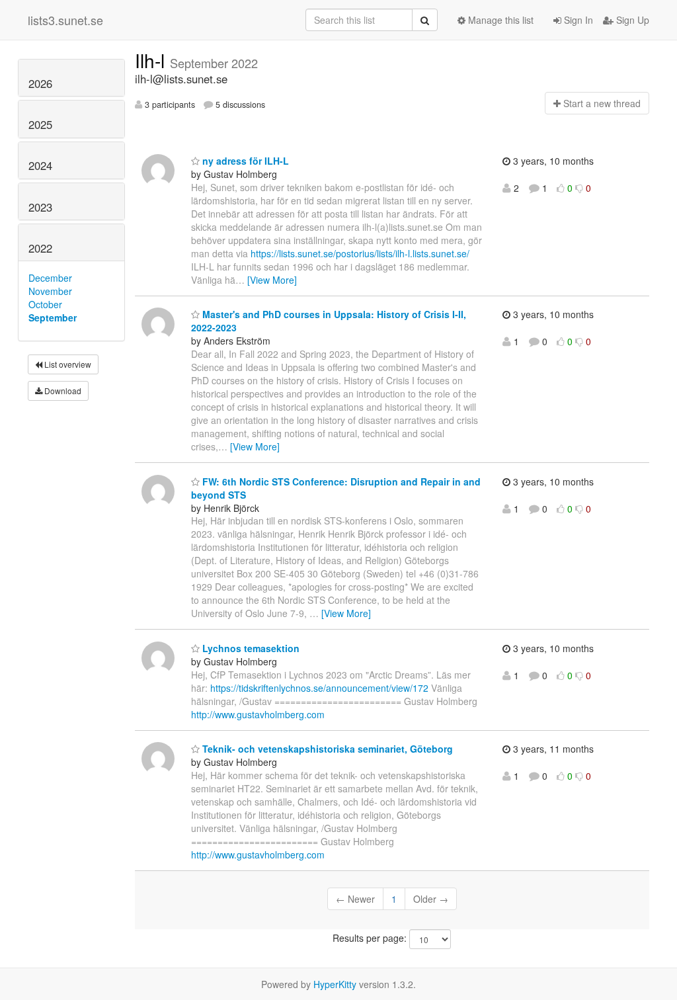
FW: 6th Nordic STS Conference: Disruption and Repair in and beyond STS (336, 488)
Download (61, 390)
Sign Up (631, 19)
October (45, 304)
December (50, 277)
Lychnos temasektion (249, 648)
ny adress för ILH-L (244, 160)
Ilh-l (152, 60)
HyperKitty (334, 984)
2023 (40, 207)
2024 (40, 165)
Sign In (577, 19)
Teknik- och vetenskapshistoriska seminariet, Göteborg (326, 748)
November (50, 291)
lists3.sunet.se (65, 19)
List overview (66, 364)
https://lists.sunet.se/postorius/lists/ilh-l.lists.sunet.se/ (360, 253)
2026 (40, 83)
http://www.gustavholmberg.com (258, 714)
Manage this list (499, 19)
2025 (40, 124)
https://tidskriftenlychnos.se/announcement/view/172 (319, 687)
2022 (40, 248)
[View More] (272, 279)
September (52, 317)
